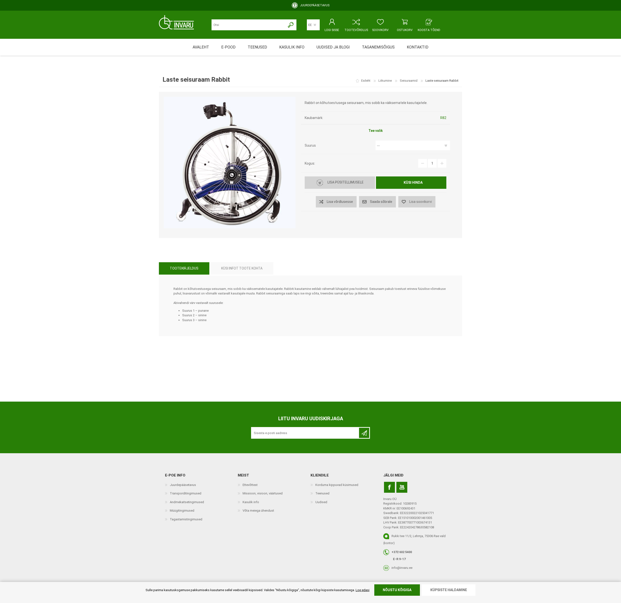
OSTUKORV (405, 30)
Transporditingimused (185, 493)
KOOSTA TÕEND (429, 30)
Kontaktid (417, 47)
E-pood (228, 47)
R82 (443, 118)
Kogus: (310, 163)
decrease (422, 163)
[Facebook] (389, 487)
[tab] (184, 268)
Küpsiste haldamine (448, 590)
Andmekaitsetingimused (187, 502)
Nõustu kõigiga (397, 590)
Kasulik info (251, 502)
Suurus (310, 145)
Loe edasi (362, 590)
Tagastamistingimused (186, 519)
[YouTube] (401, 487)
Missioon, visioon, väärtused (263, 493)
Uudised (321, 502)
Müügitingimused (182, 510)
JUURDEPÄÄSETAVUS (314, 5)
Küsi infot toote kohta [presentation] (241, 268)
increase (442, 163)
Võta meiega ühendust (258, 510)
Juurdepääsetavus (183, 485)
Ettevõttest (250, 485)
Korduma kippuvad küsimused (336, 485)
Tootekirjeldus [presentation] (184, 268)
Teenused (322, 493)
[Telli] (364, 433)
